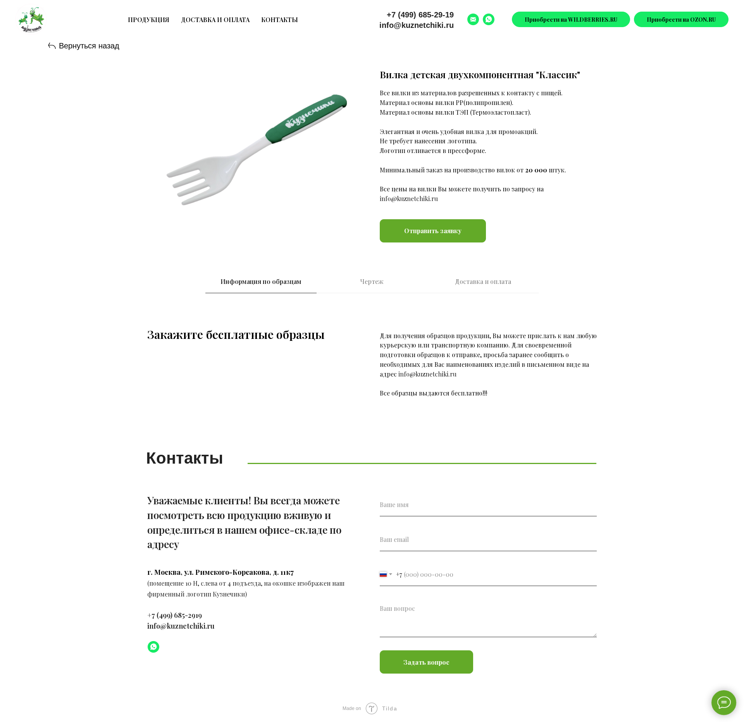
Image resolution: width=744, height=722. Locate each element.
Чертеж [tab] (372, 281)
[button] (433, 230)
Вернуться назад (89, 45)
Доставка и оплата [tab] (483, 281)
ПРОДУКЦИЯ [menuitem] (148, 19)
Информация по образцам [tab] (260, 281)
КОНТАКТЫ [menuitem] (279, 19)
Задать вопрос (426, 662)
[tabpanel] (372, 370)
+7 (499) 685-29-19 (420, 14)
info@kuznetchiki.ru (416, 25)
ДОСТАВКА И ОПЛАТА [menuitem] (215, 19)
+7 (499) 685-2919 (174, 615)
